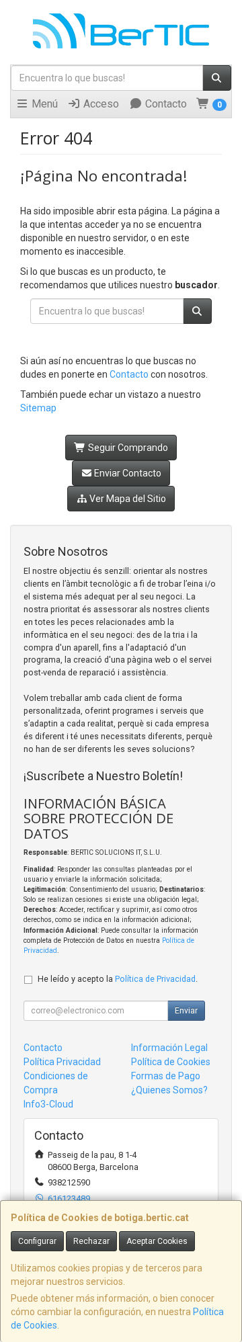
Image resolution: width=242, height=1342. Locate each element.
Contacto (165, 103)
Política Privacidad (62, 1061)
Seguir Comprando (127, 447)
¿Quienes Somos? (169, 1090)
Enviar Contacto (126, 473)
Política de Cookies (170, 1061)
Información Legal (169, 1047)
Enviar (186, 1010)
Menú (43, 103)
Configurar (37, 1241)
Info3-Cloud (48, 1104)
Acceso (100, 103)
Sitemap (38, 408)
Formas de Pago (165, 1076)
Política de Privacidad (155, 979)
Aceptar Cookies (157, 1241)
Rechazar (91, 1241)
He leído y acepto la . (118, 979)
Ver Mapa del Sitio (126, 498)
